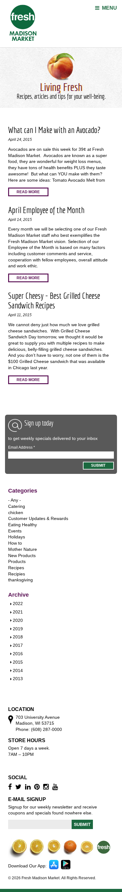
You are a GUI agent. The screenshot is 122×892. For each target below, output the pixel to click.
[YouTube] (55, 787)
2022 (18, 603)
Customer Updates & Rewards (38, 518)
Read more (28, 192)
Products (17, 561)
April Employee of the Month (46, 210)
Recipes (16, 567)
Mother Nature (22, 549)
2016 (18, 653)
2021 (18, 611)
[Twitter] (19, 787)
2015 (18, 662)
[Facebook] (10, 787)
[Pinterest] (37, 787)
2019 (18, 628)
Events (15, 530)
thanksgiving (20, 579)
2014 (18, 670)
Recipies (16, 573)
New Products (22, 555)
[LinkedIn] (28, 787)
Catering (16, 506)
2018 (18, 636)
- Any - (14, 500)
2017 (18, 645)
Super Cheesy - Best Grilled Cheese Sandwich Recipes (54, 300)
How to (15, 543)
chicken (15, 512)
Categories (22, 491)
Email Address (21, 447)
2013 (18, 678)
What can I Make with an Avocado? (54, 130)
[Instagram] (46, 787)
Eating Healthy (22, 524)
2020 (18, 620)
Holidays (16, 536)
